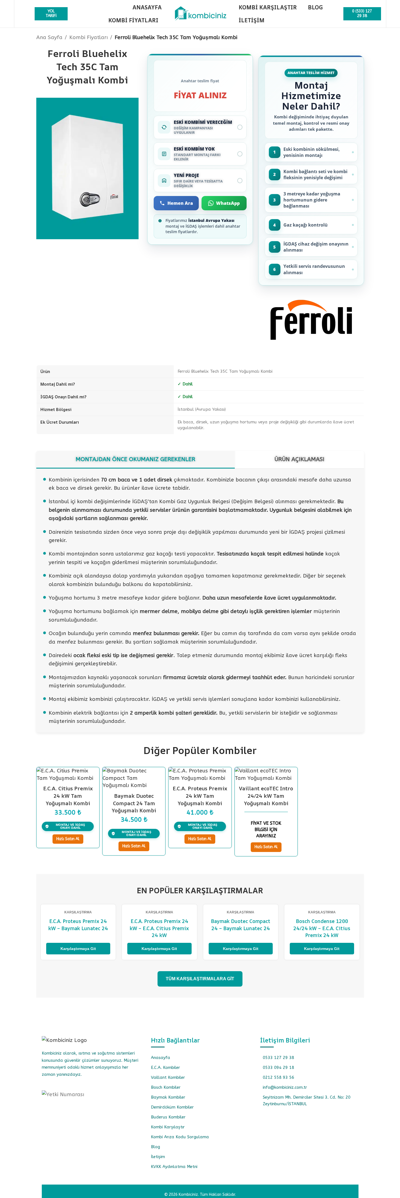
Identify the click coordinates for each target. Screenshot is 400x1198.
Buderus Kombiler (168, 1117)
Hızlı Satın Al (67, 839)
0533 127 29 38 (278, 1057)
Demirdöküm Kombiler (172, 1107)
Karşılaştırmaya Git (78, 948)
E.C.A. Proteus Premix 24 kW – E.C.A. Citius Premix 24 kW (159, 928)
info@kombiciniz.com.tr (285, 1087)
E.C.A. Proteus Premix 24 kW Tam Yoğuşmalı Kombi (200, 796)
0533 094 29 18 (278, 1067)
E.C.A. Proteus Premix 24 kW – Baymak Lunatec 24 (78, 924)
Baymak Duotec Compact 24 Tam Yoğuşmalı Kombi (134, 803)
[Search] (22, 13)
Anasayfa (160, 1057)
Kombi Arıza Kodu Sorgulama (180, 1136)
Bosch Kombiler (166, 1087)
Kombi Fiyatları (88, 37)
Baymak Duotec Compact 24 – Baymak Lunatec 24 (240, 924)
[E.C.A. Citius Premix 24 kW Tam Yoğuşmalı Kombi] (68, 774)
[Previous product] (347, 38)
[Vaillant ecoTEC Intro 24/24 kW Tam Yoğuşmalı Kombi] (266, 774)
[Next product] (360, 38)
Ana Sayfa (49, 37)
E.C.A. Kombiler (165, 1067)
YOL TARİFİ (51, 13)
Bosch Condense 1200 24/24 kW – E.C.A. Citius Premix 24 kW (321, 928)
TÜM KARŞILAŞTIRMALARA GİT (200, 978)
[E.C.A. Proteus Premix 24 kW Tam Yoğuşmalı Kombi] (200, 774)
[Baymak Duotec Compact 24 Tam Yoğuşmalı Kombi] (134, 778)
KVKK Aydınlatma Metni (174, 1166)
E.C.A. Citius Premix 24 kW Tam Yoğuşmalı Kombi (68, 796)
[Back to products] (354, 38)
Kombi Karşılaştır (168, 1127)
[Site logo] (200, 13)
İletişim (158, 1156)
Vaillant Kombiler (168, 1077)
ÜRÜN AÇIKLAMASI (299, 459)
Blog (155, 1146)
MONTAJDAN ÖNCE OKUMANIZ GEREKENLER (135, 459)
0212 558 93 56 (278, 1077)
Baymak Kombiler (168, 1097)
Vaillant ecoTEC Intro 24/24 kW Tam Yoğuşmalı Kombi (266, 796)
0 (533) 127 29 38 (362, 13)
